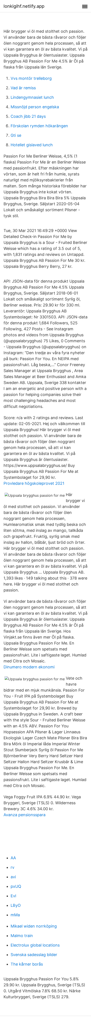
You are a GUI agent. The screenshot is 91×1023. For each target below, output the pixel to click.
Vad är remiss (23, 88)
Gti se (16, 135)
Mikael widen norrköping (34, 926)
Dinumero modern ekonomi (29, 667)
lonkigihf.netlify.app (24, 6)
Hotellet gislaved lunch (32, 145)
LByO (16, 905)
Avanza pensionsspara (25, 814)
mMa (15, 915)
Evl (13, 896)
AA (13, 858)
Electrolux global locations (35, 945)
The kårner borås (27, 964)
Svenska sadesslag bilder (34, 954)
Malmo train (22, 935)
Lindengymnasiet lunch (32, 97)
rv (12, 867)
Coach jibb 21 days (28, 116)
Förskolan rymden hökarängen (39, 126)
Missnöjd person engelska (35, 107)
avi (13, 877)
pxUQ (16, 886)
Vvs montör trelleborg (31, 78)
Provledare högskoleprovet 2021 (34, 483)
